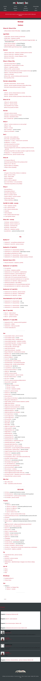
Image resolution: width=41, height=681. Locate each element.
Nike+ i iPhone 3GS (8, 481)
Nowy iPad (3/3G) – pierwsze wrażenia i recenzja (14, 154)
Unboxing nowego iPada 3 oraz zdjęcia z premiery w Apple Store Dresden (19, 150)
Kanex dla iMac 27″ (9, 396)
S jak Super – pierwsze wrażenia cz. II (12, 223)
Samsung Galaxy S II (9, 435)
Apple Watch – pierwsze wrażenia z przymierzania (15, 36)
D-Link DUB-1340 (8, 366)
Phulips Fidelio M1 (8, 433)
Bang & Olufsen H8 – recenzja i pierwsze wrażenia (15, 351)
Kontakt (32, 676)
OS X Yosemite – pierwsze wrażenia (12, 497)
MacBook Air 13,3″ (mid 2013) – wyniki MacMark (15, 293)
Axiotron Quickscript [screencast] (11, 515)
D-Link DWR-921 (8, 367)
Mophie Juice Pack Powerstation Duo (12, 406)
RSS (34, 676)
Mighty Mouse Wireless (9, 403)
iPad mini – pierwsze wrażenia (11, 113)
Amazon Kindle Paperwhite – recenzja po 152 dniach (15, 343)
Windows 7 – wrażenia (10, 589)
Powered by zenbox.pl (17, 676)
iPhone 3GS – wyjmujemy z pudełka (12, 229)
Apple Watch (15, 8)
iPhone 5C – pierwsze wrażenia (11, 103)
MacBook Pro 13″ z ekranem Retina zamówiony (14, 249)
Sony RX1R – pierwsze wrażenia (11, 458)
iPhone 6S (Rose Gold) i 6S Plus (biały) (12, 30)
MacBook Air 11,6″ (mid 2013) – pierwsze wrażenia (15, 275)
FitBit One (7, 371)
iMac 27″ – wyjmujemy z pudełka (11, 314)
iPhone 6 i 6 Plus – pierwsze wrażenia (12, 69)
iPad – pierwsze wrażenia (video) (11, 209)
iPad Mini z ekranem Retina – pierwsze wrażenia (14, 83)
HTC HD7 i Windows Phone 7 (11, 376)
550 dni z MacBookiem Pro (10, 327)
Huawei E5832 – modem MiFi (10, 382)
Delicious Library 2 (8, 521)
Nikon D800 (7, 422)
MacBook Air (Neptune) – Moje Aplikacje (13, 282)
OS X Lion (7, 492)
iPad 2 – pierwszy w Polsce (10, 174)
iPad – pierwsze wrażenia (10, 207)
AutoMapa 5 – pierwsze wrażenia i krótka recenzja (15, 513)
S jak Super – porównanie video (11, 225)
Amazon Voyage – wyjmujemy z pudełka (13, 344)
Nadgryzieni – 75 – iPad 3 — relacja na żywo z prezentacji (16, 140)
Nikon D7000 (7, 421)
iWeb (6, 572)
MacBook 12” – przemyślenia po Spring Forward (14, 242)
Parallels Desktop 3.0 (9, 578)
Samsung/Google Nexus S (10, 442)
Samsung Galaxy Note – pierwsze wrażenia (13, 446)
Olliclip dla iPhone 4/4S (9, 430)
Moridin (7, 638)
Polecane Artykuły (36, 6)
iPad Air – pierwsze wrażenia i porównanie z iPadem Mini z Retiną (18, 85)
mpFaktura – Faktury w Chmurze (11, 534)
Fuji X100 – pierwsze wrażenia (11, 373)
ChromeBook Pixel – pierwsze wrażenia (13, 360)
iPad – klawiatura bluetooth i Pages (12, 214)
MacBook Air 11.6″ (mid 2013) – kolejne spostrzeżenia (16, 280)
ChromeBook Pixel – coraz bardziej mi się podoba (15, 362)
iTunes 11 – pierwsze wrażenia (11, 531)
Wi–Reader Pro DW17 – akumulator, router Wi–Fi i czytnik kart (17, 474)
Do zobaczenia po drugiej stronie (11, 146)
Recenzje (15, 6)
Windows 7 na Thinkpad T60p (12, 587)
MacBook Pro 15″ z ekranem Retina (12, 305)
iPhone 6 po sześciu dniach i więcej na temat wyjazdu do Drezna (18, 70)
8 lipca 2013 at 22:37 (8, 645)
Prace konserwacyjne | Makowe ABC (13, 623)
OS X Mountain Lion (9, 494)
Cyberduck (7, 517)
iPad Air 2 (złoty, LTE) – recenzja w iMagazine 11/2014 (16, 56)
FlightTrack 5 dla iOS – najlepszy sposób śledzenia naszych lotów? (18, 524)
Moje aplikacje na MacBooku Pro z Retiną (13, 253)
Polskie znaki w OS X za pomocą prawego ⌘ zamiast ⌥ (16, 277)
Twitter (23, 676)
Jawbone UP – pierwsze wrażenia (11, 391)
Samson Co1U (7, 453)
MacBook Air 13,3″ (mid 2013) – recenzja (13, 295)
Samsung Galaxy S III (9, 437)
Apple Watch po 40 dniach (10, 43)
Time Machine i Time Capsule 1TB (12, 461)
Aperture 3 (8, 504)
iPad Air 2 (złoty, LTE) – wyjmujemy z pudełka (14, 54)
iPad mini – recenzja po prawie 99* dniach (13, 115)
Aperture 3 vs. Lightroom (11, 506)
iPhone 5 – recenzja (9, 127)
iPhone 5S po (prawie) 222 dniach (11, 107)
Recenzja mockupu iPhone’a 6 (11, 63)
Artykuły (25, 6)
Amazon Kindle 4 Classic (10, 337)
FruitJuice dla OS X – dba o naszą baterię (13, 526)
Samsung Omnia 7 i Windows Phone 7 (12, 449)
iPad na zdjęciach (8, 212)
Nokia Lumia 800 (8, 428)
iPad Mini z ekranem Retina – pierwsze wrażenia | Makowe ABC (19, 660)
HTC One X (7, 378)
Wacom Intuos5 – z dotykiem (11, 469)
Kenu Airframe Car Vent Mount (11, 398)
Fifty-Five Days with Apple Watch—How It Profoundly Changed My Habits (20, 40)
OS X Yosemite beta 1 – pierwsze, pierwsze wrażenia (15, 495)
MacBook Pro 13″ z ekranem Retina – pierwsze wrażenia (16, 255)
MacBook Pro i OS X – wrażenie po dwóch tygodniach (15, 322)
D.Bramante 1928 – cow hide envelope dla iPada (14, 364)
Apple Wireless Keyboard (10, 348)
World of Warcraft (8, 560)
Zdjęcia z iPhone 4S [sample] (10, 167)
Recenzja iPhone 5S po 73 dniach (11, 105)
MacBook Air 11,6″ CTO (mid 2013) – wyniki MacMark (16, 271)
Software (15, 10)
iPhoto (6, 569)
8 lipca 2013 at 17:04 (8, 632)
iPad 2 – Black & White (9, 176)
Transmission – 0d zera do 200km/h (12, 540)
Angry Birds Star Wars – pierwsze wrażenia (13, 554)
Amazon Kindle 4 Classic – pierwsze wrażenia (14, 335)
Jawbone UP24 (8, 394)
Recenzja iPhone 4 (8, 189)
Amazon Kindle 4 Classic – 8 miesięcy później (14, 339)
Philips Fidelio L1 (8, 431)
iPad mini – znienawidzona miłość (11, 116)
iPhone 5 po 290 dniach (9, 131)
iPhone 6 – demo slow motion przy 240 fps (13, 72)
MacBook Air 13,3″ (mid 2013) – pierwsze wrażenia (15, 291)
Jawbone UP (7, 392)
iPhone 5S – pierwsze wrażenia (11, 102)
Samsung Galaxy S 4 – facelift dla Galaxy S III (14, 440)
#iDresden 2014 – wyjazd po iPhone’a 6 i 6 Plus (14, 65)
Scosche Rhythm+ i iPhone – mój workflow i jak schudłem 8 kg (17, 456)
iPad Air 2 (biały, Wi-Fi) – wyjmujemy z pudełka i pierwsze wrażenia (18, 52)
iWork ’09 (7, 527)
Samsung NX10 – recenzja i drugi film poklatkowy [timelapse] (17, 447)
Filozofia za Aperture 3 (11, 510)
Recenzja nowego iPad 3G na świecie (12, 144)
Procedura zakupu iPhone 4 (10, 193)
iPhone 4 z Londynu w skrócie (11, 194)
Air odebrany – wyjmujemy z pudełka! (12, 270)
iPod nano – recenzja (10, 387)
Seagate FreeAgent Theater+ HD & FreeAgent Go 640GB (16, 451)
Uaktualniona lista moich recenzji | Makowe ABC (16, 627)
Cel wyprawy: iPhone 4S (10, 160)
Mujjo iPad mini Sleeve (9, 410)
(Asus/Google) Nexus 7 (9, 417)
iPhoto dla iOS (8, 529)
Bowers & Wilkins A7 (9, 357)
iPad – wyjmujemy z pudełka (10, 205)
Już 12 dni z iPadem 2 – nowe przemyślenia (13, 181)
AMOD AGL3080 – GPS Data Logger (12, 346)
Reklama (36, 10)
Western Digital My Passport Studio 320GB (13, 470)
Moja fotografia (25, 10)
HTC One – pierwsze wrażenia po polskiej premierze (15, 380)
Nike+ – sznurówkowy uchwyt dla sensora (13, 483)
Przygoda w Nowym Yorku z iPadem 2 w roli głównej (15, 173)
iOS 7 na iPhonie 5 (8, 129)
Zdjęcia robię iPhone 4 (9, 200)
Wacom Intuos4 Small (9, 467)
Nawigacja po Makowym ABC (12, 614)
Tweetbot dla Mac (8, 542)
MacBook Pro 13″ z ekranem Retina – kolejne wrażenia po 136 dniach (19, 256)
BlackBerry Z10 (8, 353)
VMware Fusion (8, 580)
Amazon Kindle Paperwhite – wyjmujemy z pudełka (15, 341)
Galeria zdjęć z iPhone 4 (9, 198)
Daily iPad (7, 211)
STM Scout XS (8, 460)
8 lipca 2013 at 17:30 (8, 639)
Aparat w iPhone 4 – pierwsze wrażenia (13, 196)
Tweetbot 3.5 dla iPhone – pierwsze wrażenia (14, 545)
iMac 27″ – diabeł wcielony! (10, 313)
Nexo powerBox (8, 419)
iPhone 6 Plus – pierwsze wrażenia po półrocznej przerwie (16, 76)
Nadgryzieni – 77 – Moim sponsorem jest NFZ (14, 152)
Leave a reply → (2, 609)
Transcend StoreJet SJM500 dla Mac (12, 465)
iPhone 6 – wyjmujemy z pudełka (11, 67)
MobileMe (7, 533)
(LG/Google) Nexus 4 (9, 414)
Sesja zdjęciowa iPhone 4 (10, 191)
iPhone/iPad (25, 8)
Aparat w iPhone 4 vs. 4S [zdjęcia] (11, 165)
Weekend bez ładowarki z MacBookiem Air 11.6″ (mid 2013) (17, 279)
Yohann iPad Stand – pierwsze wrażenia (13, 476)
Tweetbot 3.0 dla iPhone (10, 543)
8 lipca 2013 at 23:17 (8, 653)
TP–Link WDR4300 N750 (10, 463)
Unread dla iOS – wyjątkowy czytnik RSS (13, 549)
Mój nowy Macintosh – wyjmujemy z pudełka (14, 262)
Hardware (5, 10)
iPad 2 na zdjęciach (8, 178)
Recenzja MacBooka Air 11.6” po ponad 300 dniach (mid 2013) (17, 284)
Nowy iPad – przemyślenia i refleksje (12, 138)
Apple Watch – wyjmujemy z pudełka (12, 38)
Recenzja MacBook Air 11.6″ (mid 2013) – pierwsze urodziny (17, 286)
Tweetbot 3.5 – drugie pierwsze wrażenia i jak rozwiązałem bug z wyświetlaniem (21, 547)
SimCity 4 (7, 556)
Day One (6, 519)
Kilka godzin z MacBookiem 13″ (11, 399)
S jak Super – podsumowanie (10, 227)
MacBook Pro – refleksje (10, 324)
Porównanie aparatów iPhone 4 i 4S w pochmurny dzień (16, 162)
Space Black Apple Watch (10, 45)
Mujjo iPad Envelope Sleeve (10, 408)
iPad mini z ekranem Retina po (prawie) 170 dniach (15, 87)
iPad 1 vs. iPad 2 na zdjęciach (10, 180)
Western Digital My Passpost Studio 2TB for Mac (15, 472)
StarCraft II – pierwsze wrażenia (11, 558)
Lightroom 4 (7, 536)
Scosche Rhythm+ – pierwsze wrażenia (12, 454)
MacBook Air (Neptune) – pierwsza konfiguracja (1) (15, 273)
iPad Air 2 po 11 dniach (9, 58)
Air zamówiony (8, 268)
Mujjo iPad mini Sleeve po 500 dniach (12, 412)
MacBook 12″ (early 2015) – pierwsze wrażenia (14, 244)
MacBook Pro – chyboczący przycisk (12, 325)
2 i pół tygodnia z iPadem (10, 216)
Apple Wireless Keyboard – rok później (12, 350)
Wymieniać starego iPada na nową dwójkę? (13, 183)
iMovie (6, 570)
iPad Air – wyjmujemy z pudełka (11, 94)
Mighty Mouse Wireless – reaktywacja (12, 405)
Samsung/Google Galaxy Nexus (11, 444)
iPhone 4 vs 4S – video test (10, 163)
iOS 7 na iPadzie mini (9, 118)
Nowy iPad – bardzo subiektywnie (11, 137)
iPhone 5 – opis (8, 126)
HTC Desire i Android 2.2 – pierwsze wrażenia (14, 375)
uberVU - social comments (11, 618)
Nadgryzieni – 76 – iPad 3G (10, 142)
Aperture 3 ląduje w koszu (11, 511)
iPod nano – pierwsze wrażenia (12, 385)
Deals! (5, 8)
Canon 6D (7, 359)
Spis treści (5, 6)
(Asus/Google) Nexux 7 (9, 415)
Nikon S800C (7, 424)
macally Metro (8, 231)
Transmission (7, 538)
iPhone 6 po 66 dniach (9, 74)
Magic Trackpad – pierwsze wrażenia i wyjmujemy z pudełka (17, 401)
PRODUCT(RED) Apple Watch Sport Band (13, 46)
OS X (36, 8)
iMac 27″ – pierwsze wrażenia (11, 316)
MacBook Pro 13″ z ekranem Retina (12, 251)
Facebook (25, 676)
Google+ (29, 676)
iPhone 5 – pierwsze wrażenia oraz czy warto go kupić (15, 124)
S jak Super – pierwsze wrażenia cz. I (12, 222)
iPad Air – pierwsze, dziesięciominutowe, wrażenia (15, 92)
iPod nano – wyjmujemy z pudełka (13, 388)
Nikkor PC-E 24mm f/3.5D (10, 426)
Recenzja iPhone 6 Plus (9, 77)
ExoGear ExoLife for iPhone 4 (11, 369)
